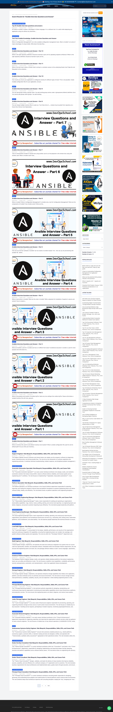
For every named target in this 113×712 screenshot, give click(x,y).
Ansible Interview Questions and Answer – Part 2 (27, 392)
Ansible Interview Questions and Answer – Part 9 (27, 89)
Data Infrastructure (17, 553)
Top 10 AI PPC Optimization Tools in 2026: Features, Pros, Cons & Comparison (91, 360)
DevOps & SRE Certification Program (31, 2)
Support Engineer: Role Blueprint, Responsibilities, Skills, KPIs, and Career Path (36, 454)
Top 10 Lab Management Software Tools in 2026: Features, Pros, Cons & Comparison (92, 339)
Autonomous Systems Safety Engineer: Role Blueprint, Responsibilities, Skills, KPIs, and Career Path (43, 628)
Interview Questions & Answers (19, 23)
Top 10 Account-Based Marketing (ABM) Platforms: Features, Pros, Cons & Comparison (92, 375)
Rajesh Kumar (14, 27)
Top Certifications (17, 707)
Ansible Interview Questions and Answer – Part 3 (27, 344)
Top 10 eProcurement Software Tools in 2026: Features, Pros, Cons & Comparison (92, 324)
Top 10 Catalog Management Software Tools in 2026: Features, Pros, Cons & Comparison (92, 350)
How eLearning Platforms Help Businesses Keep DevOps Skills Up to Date (92, 308)
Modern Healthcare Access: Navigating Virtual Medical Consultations (89, 468)
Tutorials (27, 707)
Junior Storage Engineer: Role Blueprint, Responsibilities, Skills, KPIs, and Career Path (38, 599)
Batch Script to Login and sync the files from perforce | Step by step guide (91, 267)
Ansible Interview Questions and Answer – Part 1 (27, 441)
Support (14, 451)
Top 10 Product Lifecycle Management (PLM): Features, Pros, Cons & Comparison (92, 395)
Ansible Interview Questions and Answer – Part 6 (27, 198)
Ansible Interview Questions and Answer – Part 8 (27, 101)
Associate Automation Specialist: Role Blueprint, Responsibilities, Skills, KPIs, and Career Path (41, 468)
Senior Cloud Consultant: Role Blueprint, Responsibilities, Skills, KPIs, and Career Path (38, 657)
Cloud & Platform (16, 480)
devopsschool (14, 455)
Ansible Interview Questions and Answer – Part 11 (27, 63)
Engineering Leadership (17, 495)
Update (41, 707)
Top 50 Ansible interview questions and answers (27, 26)
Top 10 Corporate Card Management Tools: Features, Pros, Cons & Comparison (92, 333)
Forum (34, 707)
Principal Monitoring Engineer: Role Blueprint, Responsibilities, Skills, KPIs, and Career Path (40, 584)
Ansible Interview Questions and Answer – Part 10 (27, 76)
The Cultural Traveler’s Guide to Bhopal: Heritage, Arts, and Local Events (91, 314)
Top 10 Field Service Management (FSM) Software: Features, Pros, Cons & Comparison (92, 428)
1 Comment (29, 455)
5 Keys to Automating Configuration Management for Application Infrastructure (91, 273)
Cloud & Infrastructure (17, 567)
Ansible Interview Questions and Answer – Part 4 (27, 295)
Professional (49, 707)
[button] (109, 708)
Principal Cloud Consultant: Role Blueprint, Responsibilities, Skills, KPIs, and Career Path (39, 672)
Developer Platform (17, 524)
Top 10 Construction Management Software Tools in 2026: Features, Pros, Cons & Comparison (91, 438)
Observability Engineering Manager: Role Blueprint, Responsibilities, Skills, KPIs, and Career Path (42, 497)
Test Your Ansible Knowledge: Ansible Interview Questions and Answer (34, 38)
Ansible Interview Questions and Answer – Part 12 (27, 51)
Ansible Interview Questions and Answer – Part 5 (27, 247)
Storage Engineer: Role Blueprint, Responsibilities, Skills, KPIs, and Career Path (36, 570)
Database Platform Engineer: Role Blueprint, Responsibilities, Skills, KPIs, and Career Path (40, 555)
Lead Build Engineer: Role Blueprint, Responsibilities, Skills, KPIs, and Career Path (37, 526)
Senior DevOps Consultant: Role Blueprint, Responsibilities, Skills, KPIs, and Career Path (39, 643)
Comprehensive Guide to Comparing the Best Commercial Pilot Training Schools (91, 405)
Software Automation (17, 466)
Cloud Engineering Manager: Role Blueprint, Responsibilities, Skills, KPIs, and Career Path (39, 512)
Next (49, 685)
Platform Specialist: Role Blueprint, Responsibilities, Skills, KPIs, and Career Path (37, 483)
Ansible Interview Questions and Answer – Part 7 (27, 150)
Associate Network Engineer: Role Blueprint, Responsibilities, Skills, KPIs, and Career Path (40, 614)
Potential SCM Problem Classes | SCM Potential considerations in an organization (92, 287)
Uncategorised (16, 36)
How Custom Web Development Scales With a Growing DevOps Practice (90, 478)
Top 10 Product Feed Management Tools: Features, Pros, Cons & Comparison (91, 345)
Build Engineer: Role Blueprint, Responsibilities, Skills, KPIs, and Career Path (35, 541)
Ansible (14, 48)
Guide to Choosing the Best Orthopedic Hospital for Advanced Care (91, 410)
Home (13, 14)
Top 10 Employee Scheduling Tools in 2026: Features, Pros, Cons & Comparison (92, 389)
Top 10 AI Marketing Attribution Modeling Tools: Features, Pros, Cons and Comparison (92, 366)
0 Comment (30, 27)
